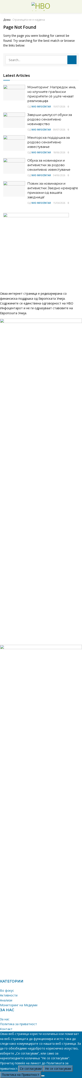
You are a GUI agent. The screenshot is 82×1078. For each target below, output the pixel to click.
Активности (8, 995)
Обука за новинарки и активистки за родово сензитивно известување (48, 165)
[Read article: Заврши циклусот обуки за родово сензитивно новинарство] (14, 120)
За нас (4, 1019)
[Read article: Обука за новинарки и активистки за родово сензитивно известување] (14, 166)
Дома (6, 20)
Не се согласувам (58, 1068)
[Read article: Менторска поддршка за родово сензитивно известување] (14, 143)
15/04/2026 (59, 202)
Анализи (6, 1000)
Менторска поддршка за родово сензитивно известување (48, 142)
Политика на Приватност (20, 1075)
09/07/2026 (59, 129)
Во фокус (7, 990)
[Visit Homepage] (41, 6)
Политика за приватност (18, 1024)
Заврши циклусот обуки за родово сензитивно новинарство (49, 119)
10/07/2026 (59, 106)
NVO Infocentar (41, 106)
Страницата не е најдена (28, 20)
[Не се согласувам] (43, 1075)
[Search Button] (72, 59)
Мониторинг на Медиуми (18, 1005)
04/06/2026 (59, 175)
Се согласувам (31, 1068)
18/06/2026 (59, 152)
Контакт (6, 1029)
